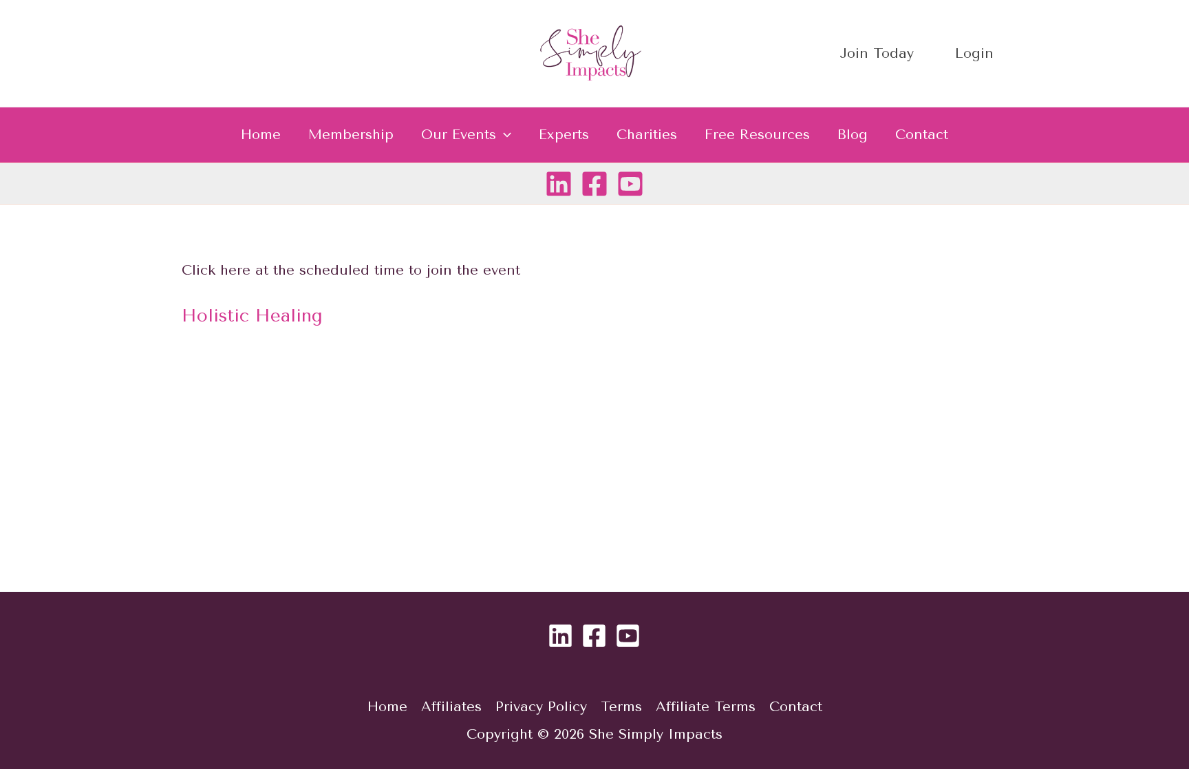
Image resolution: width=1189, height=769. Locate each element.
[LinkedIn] (558, 184)
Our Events (458, 135)
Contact (921, 135)
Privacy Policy (541, 707)
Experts (564, 135)
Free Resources (757, 135)
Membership (351, 135)
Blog (852, 135)
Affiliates (451, 707)
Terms (621, 707)
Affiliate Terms (706, 707)
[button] (503, 134)
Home (261, 135)
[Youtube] (630, 184)
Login (974, 53)
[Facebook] (594, 184)
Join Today (876, 53)
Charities (647, 135)
